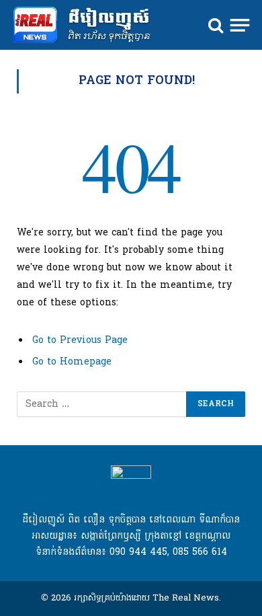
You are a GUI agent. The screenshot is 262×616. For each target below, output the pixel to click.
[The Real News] (88, 25)
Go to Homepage (72, 362)
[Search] (216, 25)
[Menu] (240, 25)
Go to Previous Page (80, 341)
